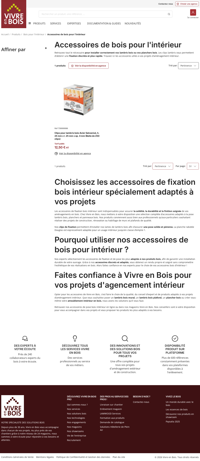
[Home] (13, 14)
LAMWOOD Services (110, 413)
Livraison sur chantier (111, 404)
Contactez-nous (165, 4)
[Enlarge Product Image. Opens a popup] (97, 120)
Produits (16, 34)
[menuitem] (39, 23)
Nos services (73, 409)
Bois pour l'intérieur (33, 34)
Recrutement (74, 440)
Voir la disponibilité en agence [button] (88, 65)
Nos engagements (76, 422)
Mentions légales (45, 457)
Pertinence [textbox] (186, 65)
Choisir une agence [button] (187, 4)
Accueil (5, 34)
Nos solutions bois (76, 413)
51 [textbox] (190, 166)
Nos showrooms (75, 431)
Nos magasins (74, 426)
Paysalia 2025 (173, 421)
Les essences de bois (177, 409)
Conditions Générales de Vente (17, 457)
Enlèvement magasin (111, 409)
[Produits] (28, 23)
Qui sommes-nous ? (77, 404)
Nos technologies (76, 417)
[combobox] (102, 14)
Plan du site (119, 457)
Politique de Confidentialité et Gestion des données (83, 457)
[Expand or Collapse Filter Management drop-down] (45, 48)
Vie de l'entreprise (76, 435)
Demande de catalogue (112, 422)
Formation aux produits (112, 417)
